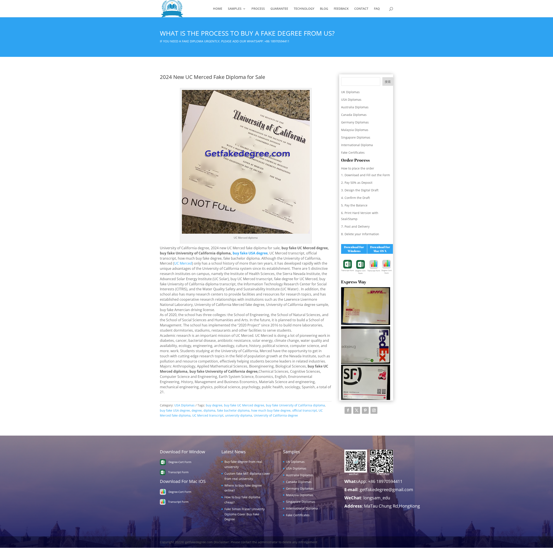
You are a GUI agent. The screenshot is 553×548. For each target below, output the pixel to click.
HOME (217, 9)
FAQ (377, 9)
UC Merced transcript (207, 415)
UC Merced (183, 263)
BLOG (324, 9)
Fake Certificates (353, 152)
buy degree (214, 405)
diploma (209, 410)
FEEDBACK (341, 9)
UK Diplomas (350, 92)
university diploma (238, 415)
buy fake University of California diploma (295, 405)
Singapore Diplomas (355, 137)
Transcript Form (347, 270)
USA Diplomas (184, 405)
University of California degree (276, 415)
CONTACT (361, 9)
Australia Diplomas (355, 107)
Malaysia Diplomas (354, 130)
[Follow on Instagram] (373, 410)
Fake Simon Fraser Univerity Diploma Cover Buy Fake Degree (244, 514)
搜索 (388, 82)
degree (197, 410)
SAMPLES (235, 9)
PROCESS (258, 9)
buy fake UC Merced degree (244, 405)
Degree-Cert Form (360, 271)
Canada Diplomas (354, 115)
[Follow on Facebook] (348, 410)
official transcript (304, 410)
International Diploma (357, 145)
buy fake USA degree (250, 253)
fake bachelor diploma (233, 410)
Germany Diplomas (355, 122)
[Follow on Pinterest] (365, 410)
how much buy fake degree (271, 410)
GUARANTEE (279, 9)
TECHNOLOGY (304, 9)
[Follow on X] (356, 410)
